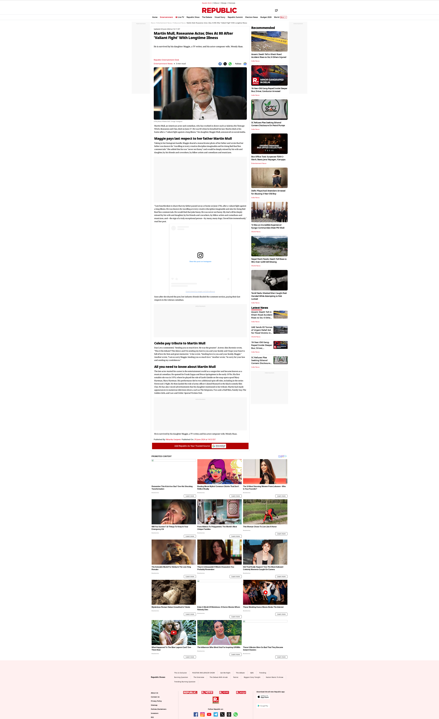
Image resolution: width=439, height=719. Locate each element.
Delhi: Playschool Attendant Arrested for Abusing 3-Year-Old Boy (268, 192)
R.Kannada (231, 3)
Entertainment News (163, 63)
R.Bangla (223, 3)
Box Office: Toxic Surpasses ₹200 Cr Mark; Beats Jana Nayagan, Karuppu (268, 158)
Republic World (206, 3)
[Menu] (275, 10)
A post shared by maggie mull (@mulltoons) (200, 291)
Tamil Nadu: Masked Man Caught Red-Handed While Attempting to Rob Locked (269, 296)
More (282, 17)
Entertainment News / (165, 23)
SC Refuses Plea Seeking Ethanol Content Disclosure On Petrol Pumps (268, 124)
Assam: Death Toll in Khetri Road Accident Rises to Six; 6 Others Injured (268, 56)
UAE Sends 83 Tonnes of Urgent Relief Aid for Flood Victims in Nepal (261, 331)
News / (153, 23)
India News (255, 61)
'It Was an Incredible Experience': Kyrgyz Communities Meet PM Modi (267, 226)
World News (255, 232)
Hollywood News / (179, 23)
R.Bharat (216, 3)
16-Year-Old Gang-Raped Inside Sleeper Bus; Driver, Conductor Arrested (269, 90)
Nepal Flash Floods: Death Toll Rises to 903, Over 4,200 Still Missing (268, 260)
